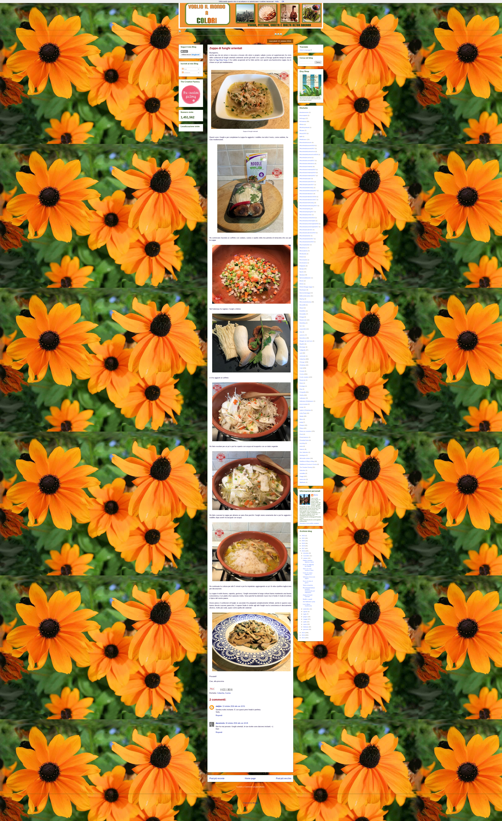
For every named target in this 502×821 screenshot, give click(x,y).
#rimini (301, 284)
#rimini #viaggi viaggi (306, 287)
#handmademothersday (307, 202)
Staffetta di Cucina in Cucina (308, 464)
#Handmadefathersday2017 (308, 190)
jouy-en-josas (304, 404)
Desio (301, 383)
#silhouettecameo (305, 296)
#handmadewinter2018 (307, 241)
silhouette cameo (305, 458)
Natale (302, 416)
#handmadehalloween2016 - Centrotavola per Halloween (309, 590)
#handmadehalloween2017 (308, 199)
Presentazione (304, 437)
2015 (303, 632)
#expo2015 (303, 133)
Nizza (301, 419)
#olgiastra (303, 266)
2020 (303, 540)
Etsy (301, 389)
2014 (303, 635)
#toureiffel (303, 305)
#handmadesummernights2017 (309, 226)
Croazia (302, 371)
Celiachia (220, 693)
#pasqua (302, 275)
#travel (302, 308)
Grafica (302, 395)
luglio (305, 614)
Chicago (302, 362)
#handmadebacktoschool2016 (309, 154)
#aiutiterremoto (304, 112)
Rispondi (219, 715)
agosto (305, 611)
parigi (301, 422)
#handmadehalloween (306, 193)
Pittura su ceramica (305, 431)
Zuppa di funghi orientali (307, 595)
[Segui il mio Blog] (184, 52)
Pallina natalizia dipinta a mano (308, 561)
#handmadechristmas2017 (308, 175)
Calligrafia (303, 350)
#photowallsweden (305, 278)
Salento (302, 449)
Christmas (303, 365)
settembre (306, 609)
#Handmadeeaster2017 (307, 184)
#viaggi (302, 317)
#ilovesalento (304, 250)
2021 (303, 538)
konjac (302, 407)
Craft (301, 368)
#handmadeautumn (306, 142)
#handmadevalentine (306, 229)
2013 (303, 637)
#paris (301, 272)
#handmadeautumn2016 (307, 145)
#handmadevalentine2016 (308, 232)
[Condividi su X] (226, 689)
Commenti (187, 72)
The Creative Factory (306, 467)
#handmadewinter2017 (307, 238)
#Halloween (303, 139)
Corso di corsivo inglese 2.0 (307, 573)
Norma (316, 495)
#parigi (302, 269)
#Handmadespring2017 (307, 211)
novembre (306, 555)
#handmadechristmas (306, 166)
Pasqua (302, 425)
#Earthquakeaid (304, 127)
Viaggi (301, 476)
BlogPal (302, 344)
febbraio (306, 627)
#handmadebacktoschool (307, 151)
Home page (250, 778)
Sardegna (303, 455)
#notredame (303, 263)
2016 (303, 551)
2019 (303, 543)
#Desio (302, 124)
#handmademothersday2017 (308, 205)
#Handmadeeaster (305, 178)
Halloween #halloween (306, 401)
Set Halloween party (309, 601)
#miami (302, 256)
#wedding (303, 323)
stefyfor (219, 706)
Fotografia (303, 392)
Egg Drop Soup (221, 60)
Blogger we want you (306, 341)
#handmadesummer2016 (307, 217)
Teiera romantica (308, 585)
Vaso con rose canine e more (308, 569)
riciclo (301, 446)
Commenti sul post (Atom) (254, 787)
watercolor (303, 479)
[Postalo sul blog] (224, 689)
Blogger (255, 803)
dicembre (306, 553)
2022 (303, 535)
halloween (303, 398)
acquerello (303, 329)
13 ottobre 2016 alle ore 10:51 (234, 706)
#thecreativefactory (305, 302)
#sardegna (303, 290)
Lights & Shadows (305, 410)
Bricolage (302, 347)
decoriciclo (220, 723)
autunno (302, 335)
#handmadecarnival (306, 157)
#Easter (302, 130)
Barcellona (303, 338)
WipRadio (302, 482)
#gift (301, 136)
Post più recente (216, 778)
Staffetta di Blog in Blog (307, 461)
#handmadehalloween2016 (308, 196)
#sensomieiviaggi (305, 293)
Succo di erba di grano (308, 581)
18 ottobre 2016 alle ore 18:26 (237, 723)
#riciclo (302, 281)
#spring (302, 299)
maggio (305, 619)
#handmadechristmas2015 (308, 169)
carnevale (303, 356)
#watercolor (303, 320)
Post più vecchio (283, 778)
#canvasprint (303, 115)
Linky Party (303, 413)
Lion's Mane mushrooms (307, 605)
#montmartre (303, 260)
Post (185, 69)
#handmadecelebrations (307, 163)
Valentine (302, 470)
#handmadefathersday (306, 187)
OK (283, 1)
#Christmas (303, 121)
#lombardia (303, 253)
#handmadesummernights (307, 220)
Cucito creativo (304, 377)
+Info (277, 1)
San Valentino (304, 452)
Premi (301, 434)
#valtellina (303, 311)
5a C (301, 326)
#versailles (303, 314)
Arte (301, 332)
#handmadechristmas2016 (308, 172)
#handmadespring (305, 208)
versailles (302, 473)
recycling (302, 443)
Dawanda (302, 380)
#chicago (302, 118)
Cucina (227, 693)
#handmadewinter (305, 235)
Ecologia (302, 386)
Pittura (302, 428)
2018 (303, 546)
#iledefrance (303, 247)
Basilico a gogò (307, 599)
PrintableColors (304, 440)
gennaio (306, 629)
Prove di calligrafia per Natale (308, 565)
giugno (305, 616)
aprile (305, 621)
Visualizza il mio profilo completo (309, 523)
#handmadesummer (306, 214)
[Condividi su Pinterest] (231, 689)
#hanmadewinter (305, 244)
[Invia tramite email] (221, 689)
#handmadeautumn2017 (307, 148)
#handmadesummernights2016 (309, 223)
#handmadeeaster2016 (307, 181)
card (301, 353)
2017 (303, 548)
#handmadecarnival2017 (307, 160)
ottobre (305, 558)
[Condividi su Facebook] (229, 689)
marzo (305, 624)
